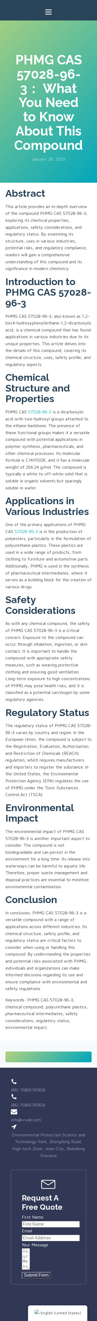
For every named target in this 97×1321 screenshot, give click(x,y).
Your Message (35, 1244)
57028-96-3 (39, 411)
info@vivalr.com (26, 1119)
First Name (32, 1217)
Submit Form (36, 1275)
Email (27, 1230)
